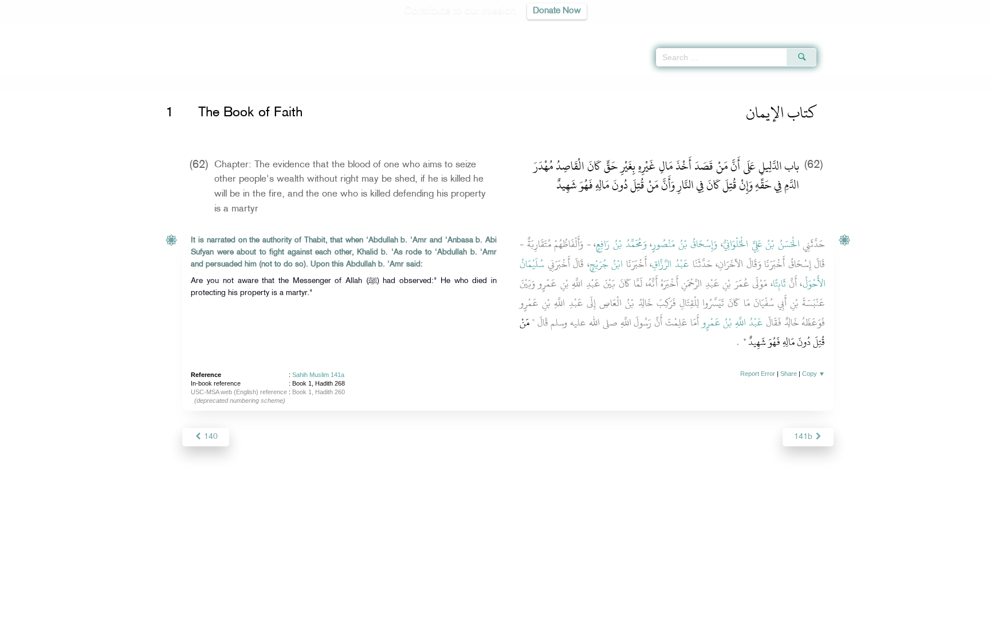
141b (804, 437)
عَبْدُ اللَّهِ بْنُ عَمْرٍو (732, 322)
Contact (530, 629)
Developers (486, 629)
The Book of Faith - (303, 81)
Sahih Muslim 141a (318, 374)
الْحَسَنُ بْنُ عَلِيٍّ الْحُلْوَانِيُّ (761, 244)
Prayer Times (922, 29)
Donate (566, 629)
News (408, 629)
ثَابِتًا (779, 283)
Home (182, 81)
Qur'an (847, 29)
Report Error (757, 373)
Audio (962, 29)
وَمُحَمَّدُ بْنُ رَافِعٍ (621, 244)
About (378, 629)
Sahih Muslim (221, 81)
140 (210, 437)
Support (442, 629)
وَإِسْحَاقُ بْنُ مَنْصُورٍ (684, 244)
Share (788, 373)
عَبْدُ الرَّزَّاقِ (670, 264)
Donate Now (557, 11)
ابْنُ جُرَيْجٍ (606, 264)
